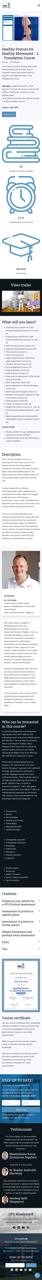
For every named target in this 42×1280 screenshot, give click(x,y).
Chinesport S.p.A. (29, 1248)
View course (9, 114)
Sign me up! (21, 1109)
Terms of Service (15, 1275)
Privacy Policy (27, 1275)
